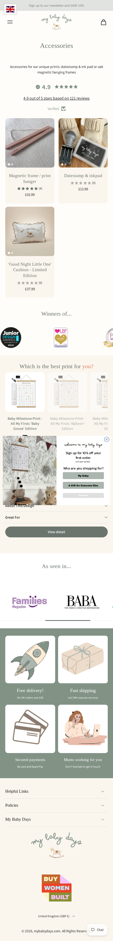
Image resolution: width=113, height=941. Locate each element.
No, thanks (83, 495)
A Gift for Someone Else (83, 485)
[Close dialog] (106, 439)
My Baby (83, 476)
